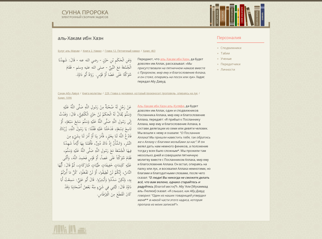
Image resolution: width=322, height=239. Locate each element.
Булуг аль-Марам (69, 51)
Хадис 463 (149, 51)
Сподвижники (231, 48)
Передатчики (230, 64)
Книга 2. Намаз (92, 51)
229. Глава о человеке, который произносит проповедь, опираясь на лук (151, 93)
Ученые (226, 59)
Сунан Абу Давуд (68, 93)
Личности (228, 69)
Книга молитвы (92, 93)
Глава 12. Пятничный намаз (122, 51)
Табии (225, 53)
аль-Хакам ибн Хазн (174, 59)
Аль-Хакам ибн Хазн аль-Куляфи (161, 106)
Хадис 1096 (65, 97)
